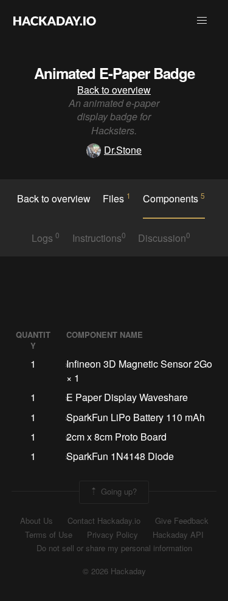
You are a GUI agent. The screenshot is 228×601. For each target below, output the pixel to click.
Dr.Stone (123, 150)
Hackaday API (178, 534)
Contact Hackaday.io (103, 520)
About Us (36, 520)
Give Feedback (182, 520)
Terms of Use (48, 534)
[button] (202, 20)
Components (174, 198)
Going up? (117, 490)
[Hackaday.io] (54, 20)
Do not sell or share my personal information (114, 548)
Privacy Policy (112, 534)
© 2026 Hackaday (114, 571)
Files (117, 198)
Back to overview (114, 90)
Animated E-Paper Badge (114, 73)
